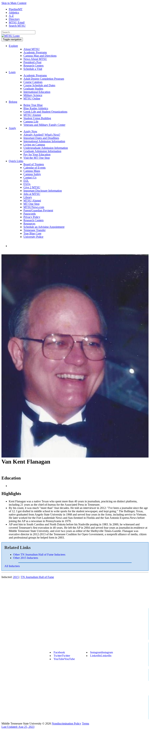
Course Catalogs (32, 82)
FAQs (26, 184)
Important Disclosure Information (42, 190)
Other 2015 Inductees (25, 557)
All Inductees (12, 566)
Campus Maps (31, 170)
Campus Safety (32, 174)
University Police (33, 236)
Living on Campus (34, 144)
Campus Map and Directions (40, 55)
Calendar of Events (34, 167)
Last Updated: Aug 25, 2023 (17, 726)
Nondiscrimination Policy (66, 723)
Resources (29, 223)
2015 (16, 577)
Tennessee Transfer (34, 230)
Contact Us (29, 177)
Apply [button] (12, 128)
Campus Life (30, 121)
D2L (26, 180)
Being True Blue (33, 105)
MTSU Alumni (32, 114)
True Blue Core (32, 233)
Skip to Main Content (13, 3)
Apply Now (30, 131)
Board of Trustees (33, 164)
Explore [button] (13, 45)
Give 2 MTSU (31, 187)
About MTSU (31, 49)
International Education (36, 91)
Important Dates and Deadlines (41, 138)
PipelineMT (15, 9)
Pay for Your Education (36, 154)
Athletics (14, 12)
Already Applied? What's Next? (41, 134)
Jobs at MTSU (31, 193)
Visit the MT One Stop (36, 157)
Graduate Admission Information (42, 151)
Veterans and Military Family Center (44, 124)
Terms (85, 723)
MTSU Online (31, 98)
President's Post (32, 62)
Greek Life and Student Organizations (45, 111)
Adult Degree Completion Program (43, 78)
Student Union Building (37, 118)
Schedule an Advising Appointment (43, 226)
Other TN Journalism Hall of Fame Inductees (39, 554)
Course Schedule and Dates (39, 85)
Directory (14, 19)
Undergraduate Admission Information (45, 147)
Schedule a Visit (32, 68)
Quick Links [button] (16, 161)
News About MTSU (35, 59)
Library (27, 197)
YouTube (64, 659)
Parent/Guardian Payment (38, 210)
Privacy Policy (31, 217)
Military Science (32, 95)
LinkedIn (100, 655)
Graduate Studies (33, 88)
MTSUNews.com (33, 207)
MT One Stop (31, 203)
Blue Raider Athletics (35, 108)
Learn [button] (12, 72)
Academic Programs (35, 52)
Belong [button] (13, 101)
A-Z (11, 15)
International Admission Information (44, 141)
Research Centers (33, 65)
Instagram (101, 652)
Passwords (29, 213)
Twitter (62, 655)
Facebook (59, 652)
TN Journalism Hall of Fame (37, 577)
